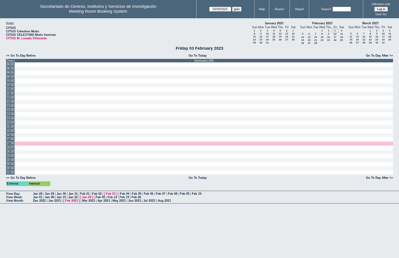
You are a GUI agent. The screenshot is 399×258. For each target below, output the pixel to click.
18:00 (10, 147)
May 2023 (119, 200)
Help (262, 9)
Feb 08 (172, 193)
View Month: (15, 200)
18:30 (10, 151)
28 (293, 39)
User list (381, 14)
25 (273, 39)
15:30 (10, 126)
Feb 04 (124, 193)
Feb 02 (97, 193)
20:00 (10, 164)
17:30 (10, 143)
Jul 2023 (149, 200)
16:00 (10, 131)
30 (261, 42)
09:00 (10, 72)
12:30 (10, 101)
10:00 (10, 81)
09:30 (10, 77)
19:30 (10, 160)
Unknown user (381, 4)
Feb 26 (136, 197)
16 (261, 36)
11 (274, 33)
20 (286, 36)
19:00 (10, 156)
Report (299, 9)
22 (254, 39)
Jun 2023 (134, 200)
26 (280, 39)
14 (293, 33)
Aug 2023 (164, 200)
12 (280, 33)
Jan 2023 (54, 200)
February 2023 (322, 23)
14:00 (10, 114)
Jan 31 (73, 193)
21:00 (10, 172)
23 (261, 39)
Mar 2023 (88, 200)
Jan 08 (49, 197)
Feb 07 (160, 193)
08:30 (10, 68)
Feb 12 (112, 197)
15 (254, 36)
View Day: (13, 193)
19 (280, 36)
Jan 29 (49, 193)
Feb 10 (196, 193)
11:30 (10, 93)
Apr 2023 (103, 200)
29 (254, 42)
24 (267, 39)
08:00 (10, 64)
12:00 (10, 97)
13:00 (10, 106)
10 (267, 33)
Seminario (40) (204, 60)
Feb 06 (148, 193)
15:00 (10, 122)
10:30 (10, 85)
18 (273, 36)
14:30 (10, 118)
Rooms (279, 9)
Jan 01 (37, 197)
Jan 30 (61, 193)
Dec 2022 (39, 200)
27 (286, 39)
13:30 (10, 110)
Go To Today (198, 55)
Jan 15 (61, 197)
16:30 (10, 135)
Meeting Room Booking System (98, 11)
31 (267, 42)
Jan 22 (73, 197)
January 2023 (274, 23)
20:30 (10, 168)
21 (293, 36)
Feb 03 (110, 193)
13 (286, 33)
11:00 (10, 89)
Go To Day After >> (379, 55)
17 (267, 36)
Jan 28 (37, 193)
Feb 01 (85, 193)
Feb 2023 (71, 200)
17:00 (10, 139)
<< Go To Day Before (21, 55)
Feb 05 (136, 193)
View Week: (14, 197)
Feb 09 (184, 193)
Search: (326, 9)
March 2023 (370, 23)
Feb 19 (124, 197)
